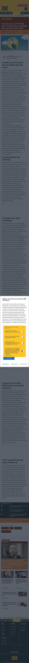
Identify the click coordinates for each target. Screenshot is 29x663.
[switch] (23, 331)
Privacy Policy (23, 364)
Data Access (14, 364)
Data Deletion (5, 364)
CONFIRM (9, 358)
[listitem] (14, 327)
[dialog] (14, 331)
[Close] (25, 299)
